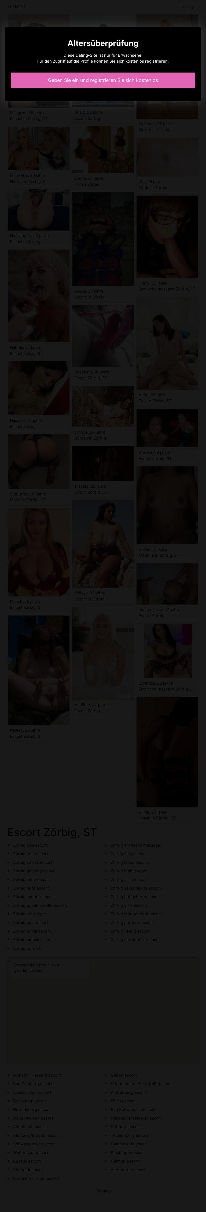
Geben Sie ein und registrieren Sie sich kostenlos (103, 80)
